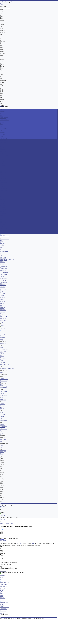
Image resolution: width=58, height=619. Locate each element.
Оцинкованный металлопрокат (4, 117)
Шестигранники (2, 231)
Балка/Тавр (2, 248)
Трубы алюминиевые (3, 179)
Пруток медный (2, 293)
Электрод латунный (3, 289)
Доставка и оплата (3, 232)
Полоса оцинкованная (3, 119)
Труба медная (2, 204)
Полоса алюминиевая (3, 177)
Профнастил (2, 131)
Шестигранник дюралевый (4, 193)
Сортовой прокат (2, 242)
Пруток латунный (2, 197)
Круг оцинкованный (3, 118)
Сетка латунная (2, 287)
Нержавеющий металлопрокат (4, 239)
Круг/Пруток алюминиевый (4, 175)
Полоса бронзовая (3, 186)
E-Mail (1, 567)
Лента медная (2, 291)
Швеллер (1, 133)
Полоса (1, 163)
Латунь (1, 283)
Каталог (1, 145)
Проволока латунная (3, 196)
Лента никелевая (2, 297)
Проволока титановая (3, 213)
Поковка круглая (2, 154)
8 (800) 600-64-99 (2, 506)
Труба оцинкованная (3, 261)
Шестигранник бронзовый (4, 188)
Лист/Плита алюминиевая (4, 267)
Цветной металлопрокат (3, 122)
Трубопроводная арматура (4, 444)
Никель (1, 126)
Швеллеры (2, 141)
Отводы (1, 135)
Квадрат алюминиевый (3, 265)
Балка (1, 129)
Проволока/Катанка (3, 165)
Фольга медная (2, 205)
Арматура (1, 215)
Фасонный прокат (3, 112)
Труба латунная (2, 198)
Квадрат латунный (2, 194)
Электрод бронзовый (3, 189)
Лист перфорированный (4, 160)
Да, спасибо (2, 106)
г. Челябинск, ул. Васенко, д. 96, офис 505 (6, 1)
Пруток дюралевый (3, 191)
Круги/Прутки (2, 244)
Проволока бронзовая (3, 187)
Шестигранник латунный (3, 199)
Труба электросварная (3, 148)
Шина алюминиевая (3, 183)
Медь (1, 125)
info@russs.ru (33, 543)
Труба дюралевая (3, 281)
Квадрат (1, 153)
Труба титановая (2, 214)
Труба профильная (3, 140)
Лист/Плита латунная (3, 285)
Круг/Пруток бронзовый (4, 274)
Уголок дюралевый (3, 192)
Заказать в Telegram (3, 540)
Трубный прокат (2, 111)
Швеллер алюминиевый (3, 182)
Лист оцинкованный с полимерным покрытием (7, 259)
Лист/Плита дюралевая (3, 190)
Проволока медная (3, 203)
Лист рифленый (2, 218)
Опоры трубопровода (3, 138)
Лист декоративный (3, 161)
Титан (1, 127)
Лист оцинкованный (3, 167)
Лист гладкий (2, 159)
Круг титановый (2, 211)
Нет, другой (6, 106)
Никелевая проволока (3, 208)
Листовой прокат (2, 217)
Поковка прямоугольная (4, 155)
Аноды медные (2, 201)
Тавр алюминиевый (3, 269)
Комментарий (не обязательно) (5, 570)
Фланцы (1, 137)
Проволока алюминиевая (4, 178)
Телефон (1, 566)
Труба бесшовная (3, 149)
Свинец (1, 299)
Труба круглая (2, 171)
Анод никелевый (2, 207)
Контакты (1, 233)
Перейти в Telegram (3, 328)
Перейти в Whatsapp (3, 516)
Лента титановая (2, 212)
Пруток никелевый (3, 209)
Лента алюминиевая (3, 176)
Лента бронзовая (2, 185)
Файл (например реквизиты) (4, 568)
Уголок (1, 156)
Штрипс (1, 116)
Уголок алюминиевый (3, 181)
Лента (1, 115)
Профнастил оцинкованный (4, 120)
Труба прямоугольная (3, 151)
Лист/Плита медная (3, 202)
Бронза (1, 123)
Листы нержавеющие (3, 229)
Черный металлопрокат (3, 128)
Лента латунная (2, 195)
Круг (1, 130)
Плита (1, 162)
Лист (1, 113)
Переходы (1, 136)
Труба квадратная (3, 150)
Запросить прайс (2, 3)
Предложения (2, 610)
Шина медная (2, 295)
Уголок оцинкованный (3, 121)
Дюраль (1, 124)
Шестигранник (2, 134)
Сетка (1, 110)
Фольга (1, 114)
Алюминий (1, 174)
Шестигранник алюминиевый (4, 272)
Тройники (2, 604)
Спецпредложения (3, 450)
